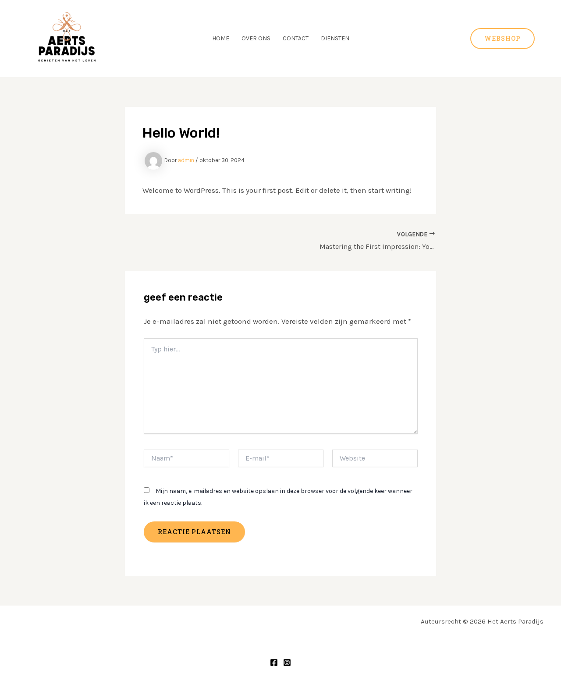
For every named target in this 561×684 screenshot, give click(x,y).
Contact (296, 38)
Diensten (335, 38)
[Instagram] (287, 662)
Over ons (255, 38)
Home (220, 38)
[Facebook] (274, 662)
